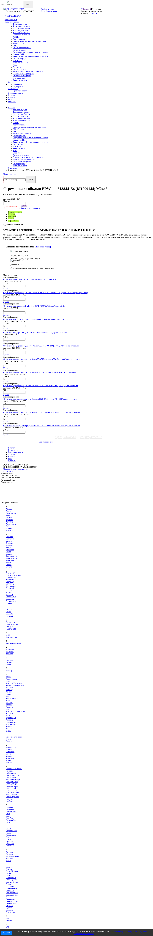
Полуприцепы (19, 164)
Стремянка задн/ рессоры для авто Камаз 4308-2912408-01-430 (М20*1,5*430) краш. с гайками (41, 412)
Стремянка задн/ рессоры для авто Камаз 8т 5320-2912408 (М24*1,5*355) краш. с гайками (40, 399)
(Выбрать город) (43, 247)
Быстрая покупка (12, 206)
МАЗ (15, 151)
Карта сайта (8, 471)
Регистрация (51, 11)
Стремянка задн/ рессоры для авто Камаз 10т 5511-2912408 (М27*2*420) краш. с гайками (39, 372)
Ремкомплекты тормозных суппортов (28, 157)
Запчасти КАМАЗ (20, 148)
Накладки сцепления (21, 120)
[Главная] (16, 3)
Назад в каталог (9, 174)
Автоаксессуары (19, 144)
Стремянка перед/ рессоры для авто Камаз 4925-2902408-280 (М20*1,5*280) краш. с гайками (41, 346)
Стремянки (17, 153)
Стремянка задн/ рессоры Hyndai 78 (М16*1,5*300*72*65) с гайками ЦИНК (34, 306)
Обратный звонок (12, 22)
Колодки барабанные (21, 114)
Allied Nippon (18, 129)
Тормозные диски (20, 110)
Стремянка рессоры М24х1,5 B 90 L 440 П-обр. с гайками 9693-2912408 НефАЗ (35, 319)
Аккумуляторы (19, 125)
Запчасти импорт (20, 166)
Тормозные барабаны (21, 118)
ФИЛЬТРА (17, 146)
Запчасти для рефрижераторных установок (30, 142)
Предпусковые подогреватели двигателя (29, 127)
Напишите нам (11, 20)
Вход (43, 11)
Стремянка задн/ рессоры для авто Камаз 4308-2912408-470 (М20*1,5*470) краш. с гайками (40, 386)
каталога (93, 13)
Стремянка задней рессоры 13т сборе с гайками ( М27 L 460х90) (29, 279)
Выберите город (47, 9)
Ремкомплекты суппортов (23, 159)
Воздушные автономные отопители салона (30, 138)
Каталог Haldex (19, 140)
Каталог (11, 108)
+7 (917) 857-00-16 (91, 437)
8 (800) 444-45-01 (13, 16)
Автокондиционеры (21, 155)
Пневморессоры (19, 136)
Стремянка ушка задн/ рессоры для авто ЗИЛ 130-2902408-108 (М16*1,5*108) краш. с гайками (41, 426)
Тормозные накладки (21, 112)
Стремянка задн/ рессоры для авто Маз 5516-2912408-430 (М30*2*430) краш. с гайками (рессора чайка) (45, 293)
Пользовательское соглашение (15, 469)
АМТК (16, 123)
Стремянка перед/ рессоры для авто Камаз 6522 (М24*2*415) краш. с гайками (35, 333)
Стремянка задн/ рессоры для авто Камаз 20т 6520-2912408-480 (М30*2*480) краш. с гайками (41, 359)
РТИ (15, 131)
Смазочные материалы (22, 161)
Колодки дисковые (20, 116)
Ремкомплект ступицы (22, 133)
